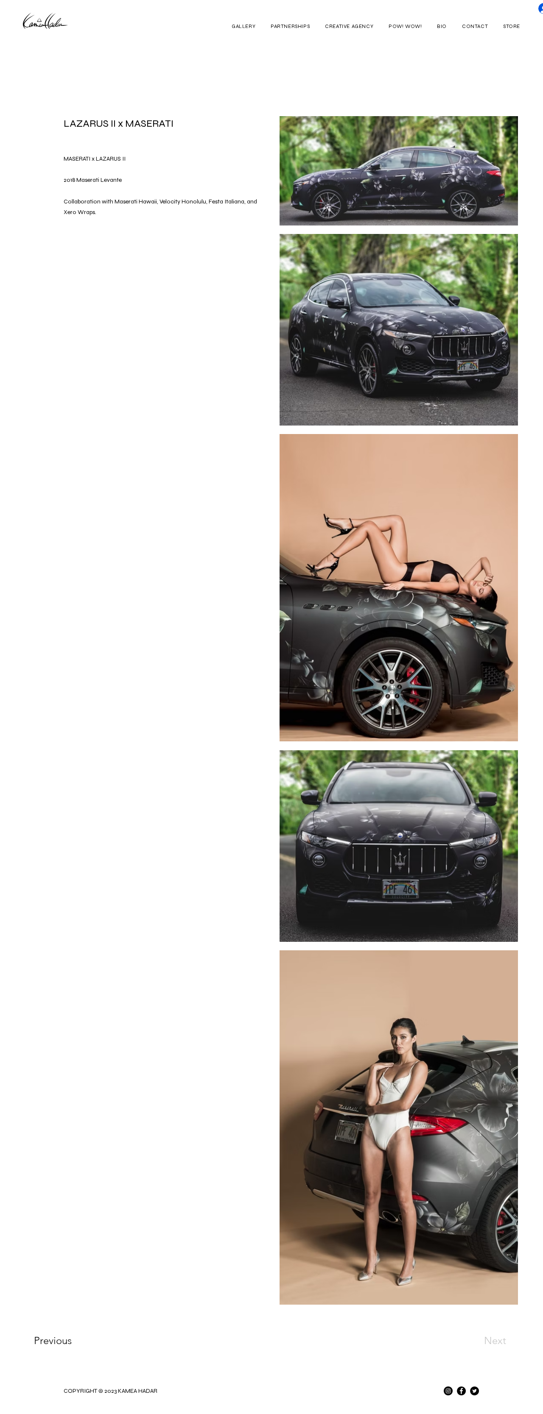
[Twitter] (474, 1390)
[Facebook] (461, 1390)
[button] (243, 26)
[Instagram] (448, 1390)
